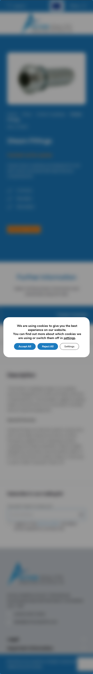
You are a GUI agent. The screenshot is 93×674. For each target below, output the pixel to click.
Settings (69, 346)
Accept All (25, 346)
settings (69, 338)
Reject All (47, 346)
